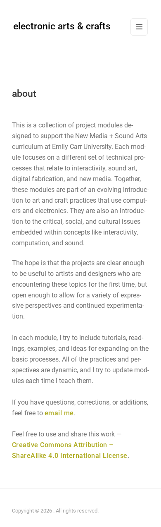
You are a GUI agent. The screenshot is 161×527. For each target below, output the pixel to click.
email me (59, 413)
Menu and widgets (139, 35)
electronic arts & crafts (62, 26)
